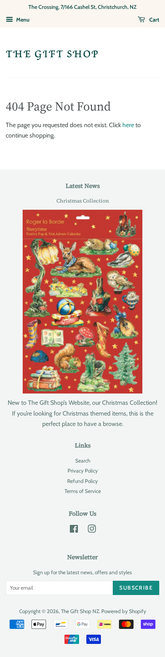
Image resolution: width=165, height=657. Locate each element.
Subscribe (136, 587)
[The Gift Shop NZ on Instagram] (91, 530)
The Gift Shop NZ (80, 611)
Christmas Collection (82, 200)
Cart (153, 19)
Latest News (83, 185)
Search (82, 461)
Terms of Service (82, 491)
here (128, 125)
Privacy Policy (83, 471)
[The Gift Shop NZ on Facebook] (73, 530)
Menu (22, 19)
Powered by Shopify (123, 611)
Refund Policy (82, 481)
